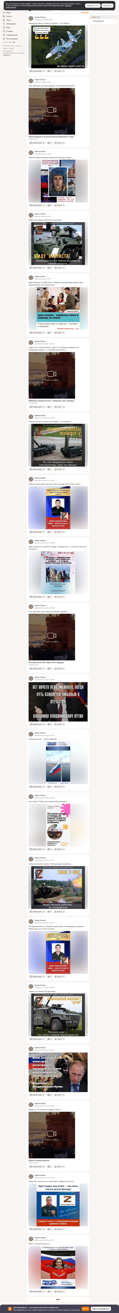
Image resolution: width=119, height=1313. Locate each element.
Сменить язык (7, 42)
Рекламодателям (8, 46)
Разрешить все (93, 6)
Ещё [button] (11, 48)
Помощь (18, 46)
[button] (37, 71)
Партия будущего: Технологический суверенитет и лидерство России (52, 137)
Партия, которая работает (39, 1160)
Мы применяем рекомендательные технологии (13, 53)
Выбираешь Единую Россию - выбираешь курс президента (52, 401)
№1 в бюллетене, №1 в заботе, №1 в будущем (46, 662)
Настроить (107, 6)
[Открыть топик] (58, 23)
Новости (6, 48)
